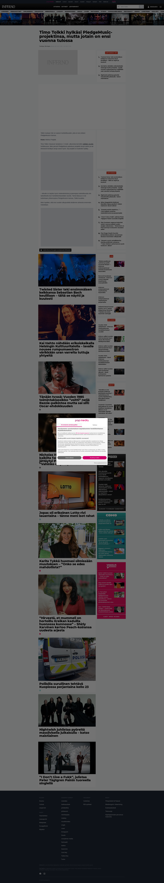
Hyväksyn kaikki (94, 457)
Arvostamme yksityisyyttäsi (69, 424)
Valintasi (95, 425)
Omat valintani (69, 457)
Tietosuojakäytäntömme (100, 462)
